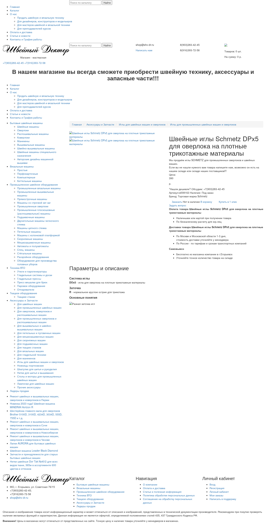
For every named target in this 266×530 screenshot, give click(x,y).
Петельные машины (29, 231)
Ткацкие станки (26, 296)
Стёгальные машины (29, 253)
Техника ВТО (17, 268)
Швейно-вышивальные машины (36, 148)
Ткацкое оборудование (23, 293)
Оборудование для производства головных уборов (37, 262)
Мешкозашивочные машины (34, 242)
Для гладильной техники (31, 354)
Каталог (14, 10)
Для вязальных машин (30, 351)
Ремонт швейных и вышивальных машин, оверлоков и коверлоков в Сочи (34, 423)
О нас (13, 14)
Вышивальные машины (31, 144)
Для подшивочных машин (32, 344)
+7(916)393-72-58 (34, 63)
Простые (22, 170)
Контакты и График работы (26, 39)
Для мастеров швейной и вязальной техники (43, 25)
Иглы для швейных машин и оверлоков (40, 362)
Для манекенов (26, 358)
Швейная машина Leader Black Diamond (34, 450)
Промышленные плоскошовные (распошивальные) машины (36, 211)
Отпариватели (25, 289)
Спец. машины (26, 249)
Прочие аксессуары (29, 387)
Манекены (23, 141)
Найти (107, 2)
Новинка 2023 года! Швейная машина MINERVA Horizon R (32, 405)
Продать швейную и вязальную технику (40, 17)
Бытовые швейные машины (26, 123)
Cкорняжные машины (30, 239)
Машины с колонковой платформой (38, 235)
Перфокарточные (27, 173)
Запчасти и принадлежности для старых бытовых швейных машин (34, 456)
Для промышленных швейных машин (39, 307)
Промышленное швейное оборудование (34, 184)
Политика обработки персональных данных (169, 495)
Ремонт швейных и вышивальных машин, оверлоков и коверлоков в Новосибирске (34, 430)
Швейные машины (28, 126)
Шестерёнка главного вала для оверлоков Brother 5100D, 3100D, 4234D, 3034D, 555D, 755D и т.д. (36, 414)
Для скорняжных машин (31, 340)
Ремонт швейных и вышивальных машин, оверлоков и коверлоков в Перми (34, 398)
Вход (212, 484)
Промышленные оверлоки (32, 206)
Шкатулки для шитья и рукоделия (37, 369)
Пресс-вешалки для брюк (32, 282)
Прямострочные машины (32, 199)
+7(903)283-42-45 (13, 63)
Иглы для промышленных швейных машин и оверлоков (203, 124)
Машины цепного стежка (32, 228)
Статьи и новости (20, 35)
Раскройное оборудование (33, 257)
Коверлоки (23, 137)
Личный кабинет (219, 491)
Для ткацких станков (29, 347)
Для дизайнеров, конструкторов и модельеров (44, 21)
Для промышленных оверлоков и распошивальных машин (36, 320)
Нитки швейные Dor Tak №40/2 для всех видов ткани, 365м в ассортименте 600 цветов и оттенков (34, 465)
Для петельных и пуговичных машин (38, 333)
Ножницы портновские (30, 365)
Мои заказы (216, 495)
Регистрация (217, 488)
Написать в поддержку (223, 499)
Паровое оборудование (31, 286)
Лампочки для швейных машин (35, 383)
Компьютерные (26, 177)
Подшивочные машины (31, 217)
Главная (15, 7)
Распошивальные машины (33, 134)
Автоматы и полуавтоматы (33, 246)
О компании (150, 484)
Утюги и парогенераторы (32, 271)
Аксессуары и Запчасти (24, 300)
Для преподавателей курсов (34, 28)
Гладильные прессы (29, 278)
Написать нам (144, 50)
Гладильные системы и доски (34, 275)
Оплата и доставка (21, 32)
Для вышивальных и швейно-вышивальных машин (34, 327)
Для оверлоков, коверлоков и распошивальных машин (34, 313)
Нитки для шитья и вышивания (35, 373)
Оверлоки (23, 130)
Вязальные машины (22, 166)
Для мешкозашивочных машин (35, 336)
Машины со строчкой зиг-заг (34, 202)
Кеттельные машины (29, 181)
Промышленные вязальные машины (39, 188)
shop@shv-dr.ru (19, 497)
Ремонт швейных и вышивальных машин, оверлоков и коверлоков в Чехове (34, 437)
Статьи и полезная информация (162, 491)
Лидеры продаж (19, 391)
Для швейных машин (29, 304)
